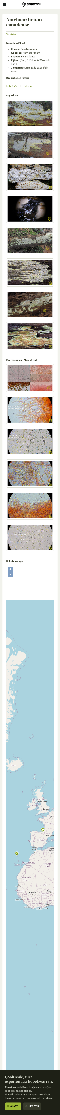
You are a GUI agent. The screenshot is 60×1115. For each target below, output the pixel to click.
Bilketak (28, 86)
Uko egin (33, 1106)
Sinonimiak (11, 34)
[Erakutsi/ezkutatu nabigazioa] (4, 4)
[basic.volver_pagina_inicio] (30, 4)
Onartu (14, 1106)
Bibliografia (11, 86)
